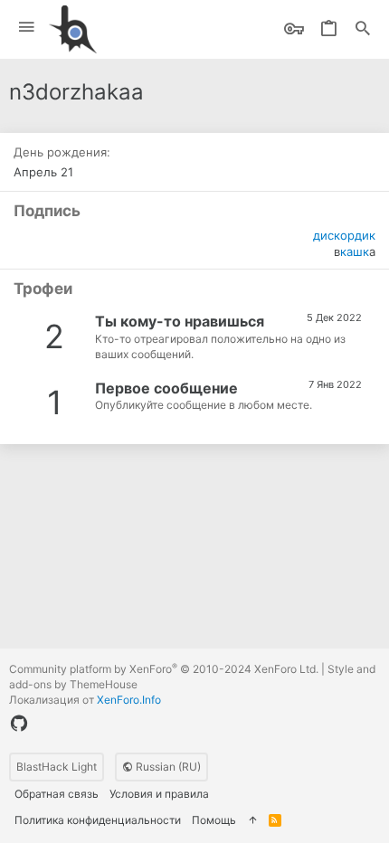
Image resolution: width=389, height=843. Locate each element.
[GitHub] (19, 724)
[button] (26, 27)
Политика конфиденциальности (97, 820)
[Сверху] (252, 821)
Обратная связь (56, 793)
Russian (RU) (167, 766)
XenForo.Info (129, 699)
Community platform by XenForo (163, 669)
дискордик (344, 235)
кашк (354, 251)
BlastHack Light (56, 766)
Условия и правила (159, 793)
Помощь (214, 820)
